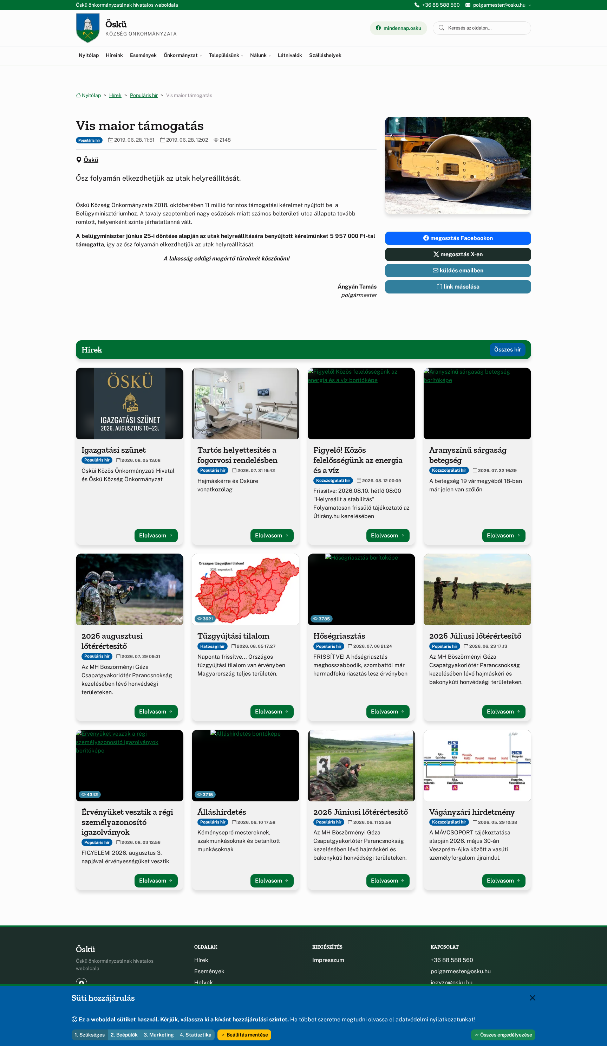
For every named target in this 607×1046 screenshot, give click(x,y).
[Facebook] (81, 983)
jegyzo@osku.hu (451, 982)
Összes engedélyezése (505, 1035)
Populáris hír (144, 95)
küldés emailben (460, 270)
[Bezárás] (532, 997)
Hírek (115, 95)
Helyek (203, 982)
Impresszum (328, 960)
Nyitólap (89, 55)
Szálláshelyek (325, 55)
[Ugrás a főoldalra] (88, 28)
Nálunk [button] (259, 55)
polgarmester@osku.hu (461, 971)
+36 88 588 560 (441, 5)
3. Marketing (159, 1035)
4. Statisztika (195, 1035)
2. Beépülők (124, 1035)
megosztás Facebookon (461, 238)
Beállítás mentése (247, 1035)
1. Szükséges (90, 1035)
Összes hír (507, 349)
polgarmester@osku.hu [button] (499, 5)
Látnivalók (290, 55)
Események (143, 55)
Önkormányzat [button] (181, 55)
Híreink (114, 55)
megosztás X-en (461, 254)
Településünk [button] (224, 55)
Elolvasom (153, 535)
